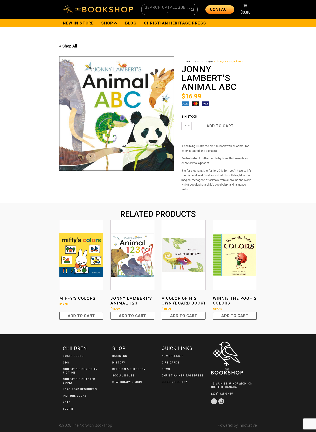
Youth (68, 408)
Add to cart (220, 126)
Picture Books (75, 395)
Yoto (67, 402)
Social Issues (123, 375)
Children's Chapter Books (79, 381)
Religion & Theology (129, 369)
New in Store (78, 23)
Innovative (248, 425)
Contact (220, 9)
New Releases (172, 356)
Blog (131, 23)
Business (119, 356)
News (166, 369)
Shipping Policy (174, 382)
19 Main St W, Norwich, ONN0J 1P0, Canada (232, 385)
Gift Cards (170, 362)
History (118, 362)
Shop (107, 23)
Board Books (73, 356)
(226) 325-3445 (222, 393)
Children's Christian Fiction (80, 371)
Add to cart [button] (81, 315)
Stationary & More (127, 382)
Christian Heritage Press (175, 23)
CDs (66, 362)
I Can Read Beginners (80, 389)
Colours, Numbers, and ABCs (228, 61)
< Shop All (68, 46)
